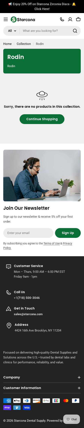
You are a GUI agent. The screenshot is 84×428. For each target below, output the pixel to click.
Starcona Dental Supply (29, 420)
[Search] (75, 30)
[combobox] (42, 31)
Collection (24, 44)
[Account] (70, 19)
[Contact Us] (62, 19)
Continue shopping (42, 119)
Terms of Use (51, 243)
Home (7, 44)
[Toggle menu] (5, 19)
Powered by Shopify (60, 420)
